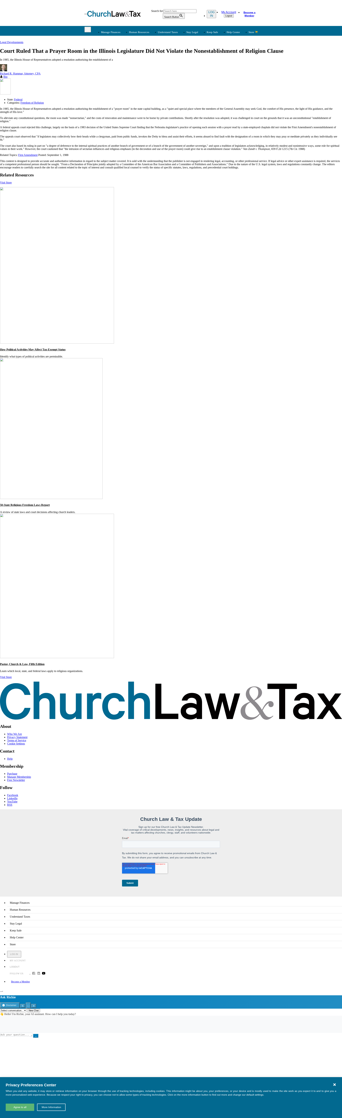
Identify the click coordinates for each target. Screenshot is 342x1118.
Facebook (12, 795)
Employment (144, 58)
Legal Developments (222, 75)
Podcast (141, 101)
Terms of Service (16, 740)
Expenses (179, 62)
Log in (211, 13)
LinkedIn (12, 798)
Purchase (12, 773)
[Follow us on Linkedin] (38, 974)
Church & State (219, 62)
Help (10, 758)
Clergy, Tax (180, 53)
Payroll (141, 62)
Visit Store (6, 182)
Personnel (142, 66)
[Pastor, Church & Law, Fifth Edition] (57, 657)
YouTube (12, 801)
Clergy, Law (218, 66)
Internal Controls (109, 70)
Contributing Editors (185, 118)
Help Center (233, 32)
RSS (9, 804)
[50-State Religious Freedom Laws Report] (51, 498)
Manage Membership (19, 776)
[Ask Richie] (1, 991)
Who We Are (176, 92)
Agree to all (20, 1107)
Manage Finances (110, 32)
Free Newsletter (16, 780)
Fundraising (107, 66)
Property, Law (219, 83)
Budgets (105, 53)
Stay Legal (192, 32)
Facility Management (112, 106)
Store (251, 32)
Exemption (180, 58)
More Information (51, 1107)
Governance (217, 70)
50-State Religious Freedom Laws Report (25, 504)
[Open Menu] (85, 14)
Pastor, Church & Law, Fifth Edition (22, 664)
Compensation (145, 53)
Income (178, 66)
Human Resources (139, 32)
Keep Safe (212, 32)
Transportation (108, 114)
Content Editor (182, 106)
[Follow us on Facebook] (33, 974)
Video (140, 114)
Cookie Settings (16, 743)
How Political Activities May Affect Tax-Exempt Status (33, 349)
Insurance (105, 110)
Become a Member (249, 14)
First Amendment (28, 154)
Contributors (181, 123)
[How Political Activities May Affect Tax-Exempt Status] (57, 342)
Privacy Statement (17, 737)
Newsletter (143, 97)
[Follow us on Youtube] (43, 974)
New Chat (34, 1010)
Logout (228, 15)
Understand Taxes (168, 32)
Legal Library (218, 79)
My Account (228, 12)
